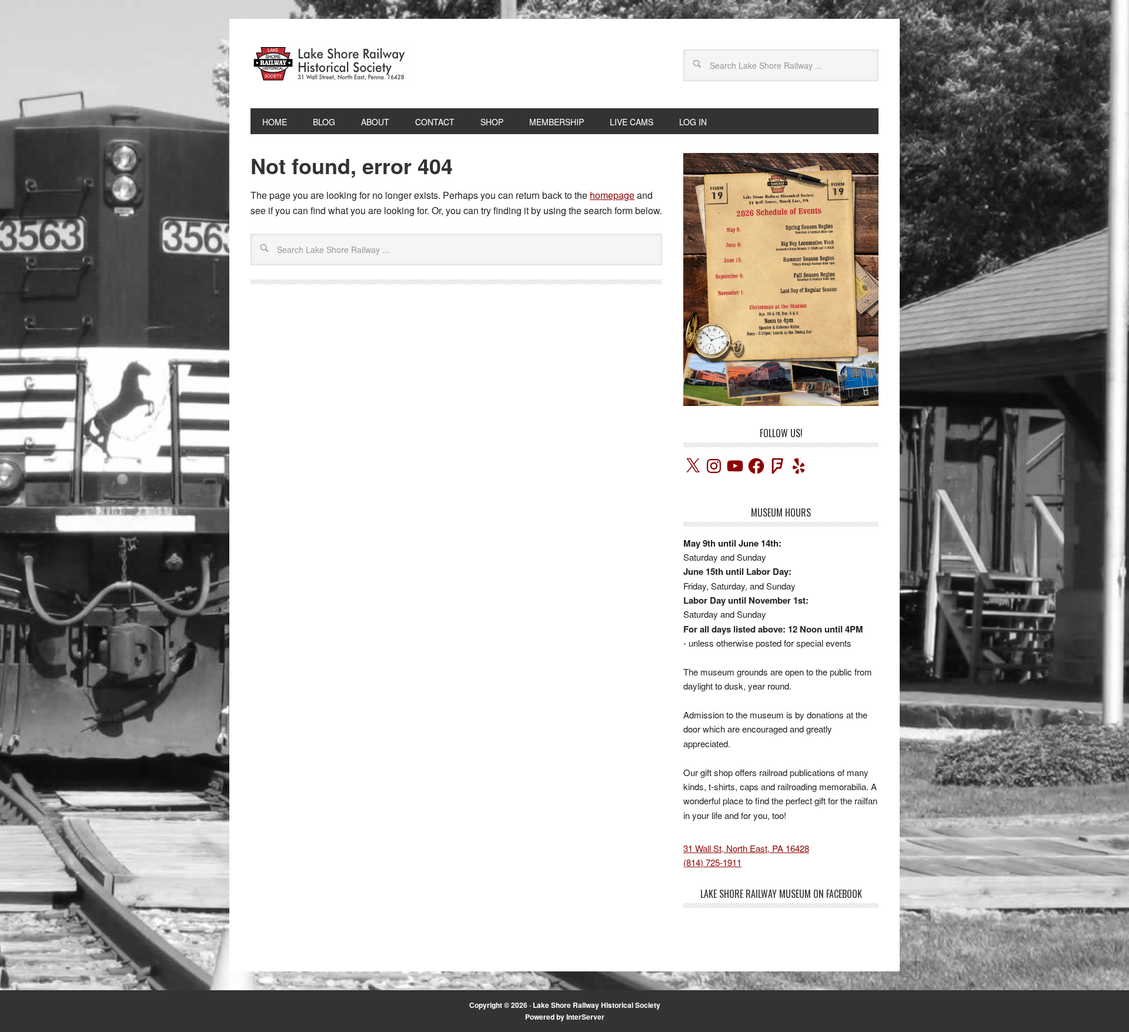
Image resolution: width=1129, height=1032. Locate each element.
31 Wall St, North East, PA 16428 (746, 848)
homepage (612, 195)
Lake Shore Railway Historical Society (596, 1005)
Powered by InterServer (564, 1016)
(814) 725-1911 (712, 862)
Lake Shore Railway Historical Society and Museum (329, 63)
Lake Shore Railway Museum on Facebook (781, 894)
